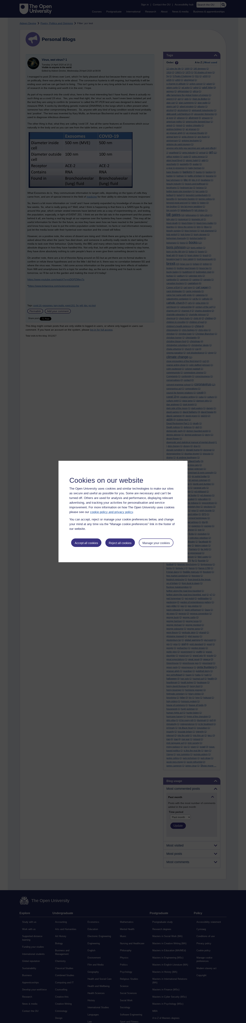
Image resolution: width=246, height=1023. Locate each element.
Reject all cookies (120, 543)
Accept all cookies (86, 543)
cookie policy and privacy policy (111, 512)
